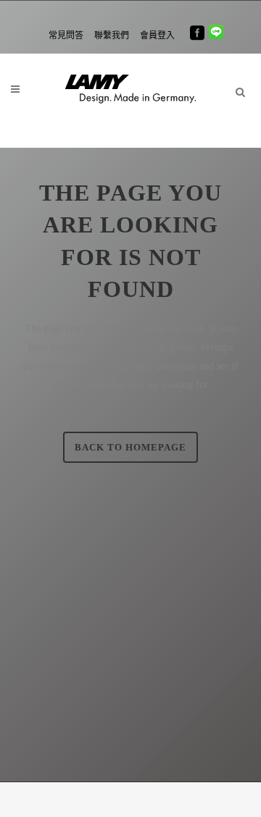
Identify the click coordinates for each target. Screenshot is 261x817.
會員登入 (157, 35)
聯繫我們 (111, 35)
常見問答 (66, 35)
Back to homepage (130, 447)
